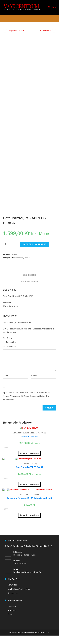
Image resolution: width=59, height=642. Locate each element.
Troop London (35, 433)
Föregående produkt (16, 31)
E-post (35, 375)
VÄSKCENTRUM (21, 6)
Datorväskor (18, 258)
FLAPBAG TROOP (29, 436)
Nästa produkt (45, 31)
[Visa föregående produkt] (5, 31)
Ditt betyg (8, 338)
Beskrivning (29, 275)
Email (10, 614)
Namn (6, 375)
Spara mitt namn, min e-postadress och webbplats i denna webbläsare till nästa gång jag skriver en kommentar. (27, 396)
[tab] (29, 275)
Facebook (12, 606)
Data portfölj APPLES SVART (29, 467)
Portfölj (27, 258)
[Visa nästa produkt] (54, 31)
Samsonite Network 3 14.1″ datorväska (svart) (29, 498)
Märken (26, 433)
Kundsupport (13, 593)
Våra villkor (12, 585)
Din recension (10, 346)
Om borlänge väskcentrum (19, 589)
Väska (43, 433)
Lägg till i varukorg (35, 244)
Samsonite (34, 495)
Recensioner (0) (29, 282)
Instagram (12, 610)
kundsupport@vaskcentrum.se (27, 572)
